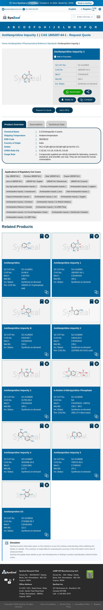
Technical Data (56, 124)
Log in (94, 9)
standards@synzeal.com (13, 9)
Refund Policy (65, 604)
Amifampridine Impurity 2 (67, 328)
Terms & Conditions (48, 604)
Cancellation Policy (82, 604)
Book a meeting (85, 3)
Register (87, 9)
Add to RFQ (64, 110)
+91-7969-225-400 (31, 9)
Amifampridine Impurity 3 (17, 390)
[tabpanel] (51, 3)
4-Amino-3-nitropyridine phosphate (73, 390)
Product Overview (14, 124)
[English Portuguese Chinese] (72, 9)
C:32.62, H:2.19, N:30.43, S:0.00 (53, 151)
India (41, 143)
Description (36, 124)
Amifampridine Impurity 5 (67, 452)
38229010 (43, 139)
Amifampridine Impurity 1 (67, 263)
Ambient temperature (48, 135)
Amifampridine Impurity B (18, 328)
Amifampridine (12, 263)
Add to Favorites (64, 57)
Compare (88, 100)
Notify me (69, 100)
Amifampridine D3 (13, 511)
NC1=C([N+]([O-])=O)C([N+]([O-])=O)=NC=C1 (59, 147)
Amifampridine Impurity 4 (17, 452)
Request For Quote (43, 110)
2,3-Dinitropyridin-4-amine (50, 132)
